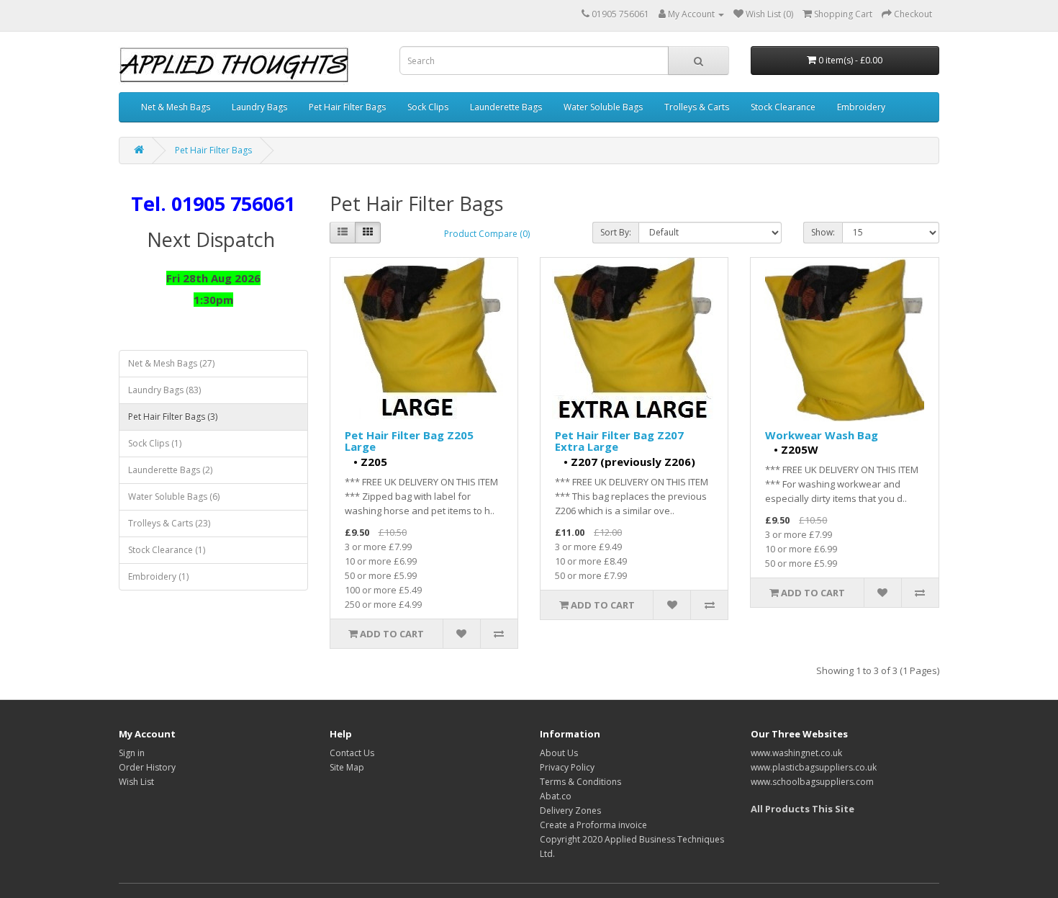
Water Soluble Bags (603, 107)
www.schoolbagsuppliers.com (812, 782)
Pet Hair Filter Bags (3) (172, 416)
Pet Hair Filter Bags (347, 107)
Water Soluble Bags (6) (174, 496)
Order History (147, 767)
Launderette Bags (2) (170, 470)
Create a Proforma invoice (593, 825)
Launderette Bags (506, 107)
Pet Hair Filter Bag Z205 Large (409, 441)
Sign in (132, 753)
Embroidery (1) (158, 576)
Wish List (136, 782)
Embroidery (861, 107)
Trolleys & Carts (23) (169, 523)
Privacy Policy (567, 767)
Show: (823, 232)
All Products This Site (802, 808)
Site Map (347, 767)
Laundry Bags (259, 107)
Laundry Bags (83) (164, 390)
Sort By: (615, 232)
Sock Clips (427, 107)
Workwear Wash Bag (821, 435)
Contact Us (352, 753)
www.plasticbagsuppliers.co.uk (814, 767)
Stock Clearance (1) (166, 550)
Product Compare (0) (487, 234)
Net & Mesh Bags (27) (171, 363)
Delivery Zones (570, 810)
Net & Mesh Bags (175, 107)
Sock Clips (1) (154, 443)
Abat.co (555, 796)
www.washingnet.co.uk (796, 753)
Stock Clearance (783, 107)
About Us (559, 753)
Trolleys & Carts (696, 107)
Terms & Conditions (580, 782)
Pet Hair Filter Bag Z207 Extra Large (619, 441)
